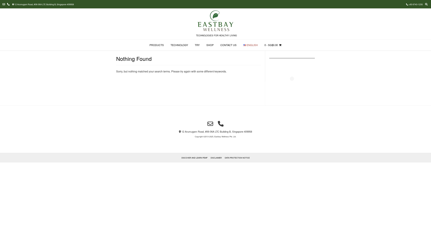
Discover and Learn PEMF (194, 157)
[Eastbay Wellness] (215, 21)
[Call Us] (8, 4)
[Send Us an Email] (4, 4)
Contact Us (228, 45)
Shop (210, 45)
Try (197, 45)
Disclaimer (216, 157)
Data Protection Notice (237, 157)
